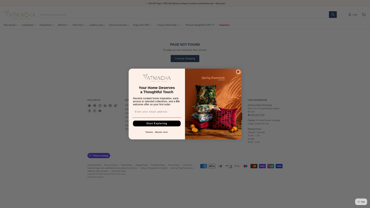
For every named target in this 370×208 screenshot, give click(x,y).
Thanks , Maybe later (156, 132)
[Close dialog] (238, 72)
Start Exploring (156, 123)
